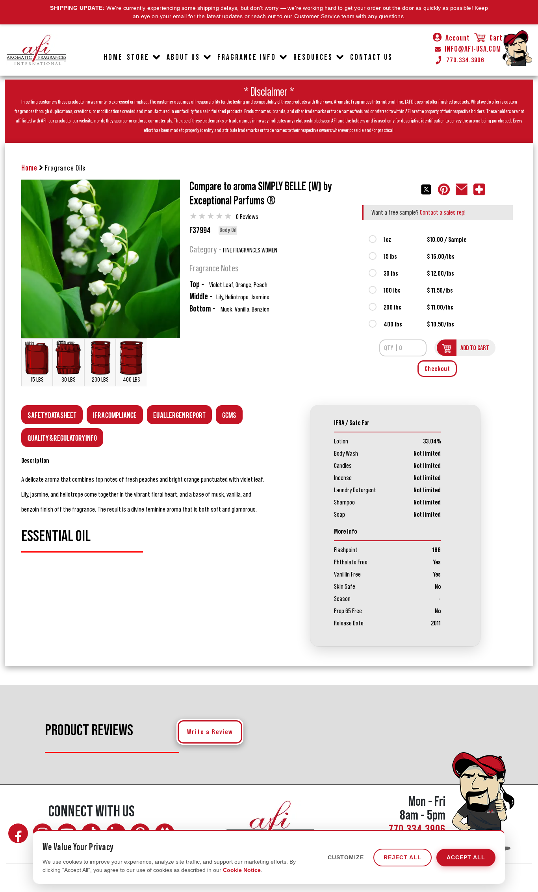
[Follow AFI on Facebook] (18, 833)
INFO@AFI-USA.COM (473, 49)
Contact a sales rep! (443, 212)
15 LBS (37, 379)
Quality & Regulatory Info (62, 437)
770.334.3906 (465, 59)
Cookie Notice (242, 870)
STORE (138, 57)
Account (457, 38)
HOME (113, 57)
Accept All (466, 857)
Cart (495, 38)
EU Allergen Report (179, 414)
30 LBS (68, 379)
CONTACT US (371, 57)
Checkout (437, 368)
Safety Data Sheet (52, 414)
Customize (346, 857)
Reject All (402, 857)
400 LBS (131, 379)
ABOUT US (183, 57)
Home (29, 168)
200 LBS (100, 379)
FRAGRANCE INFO (246, 57)
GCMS (229, 414)
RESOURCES (313, 57)
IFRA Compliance (115, 414)
